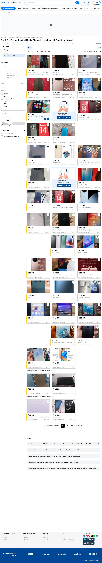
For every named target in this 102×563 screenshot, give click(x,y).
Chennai (5, 539)
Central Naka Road (12, 71)
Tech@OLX (45, 539)
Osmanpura (10, 77)
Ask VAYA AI (45, 537)
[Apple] (89, 544)
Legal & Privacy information (69, 539)
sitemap (7, 561)
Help (64, 536)
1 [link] (62, 425)
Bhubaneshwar (26, 536)
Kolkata (4, 536)
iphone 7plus (12, 12)
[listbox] (30, 47)
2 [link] (67, 425)
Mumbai (5, 537)
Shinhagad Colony (12, 75)
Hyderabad (25, 537)
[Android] (89, 540)
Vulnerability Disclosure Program (70, 541)
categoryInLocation (20, 37)
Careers (45, 541)
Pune (4, 541)
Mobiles (6, 37)
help (4, 561)
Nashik (24, 541)
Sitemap (65, 537)
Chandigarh (25, 539)
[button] (24, 2)
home (2, 37)
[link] (76, 426)
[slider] (2, 125)
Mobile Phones (12, 37)
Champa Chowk (11, 73)
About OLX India (46, 536)
